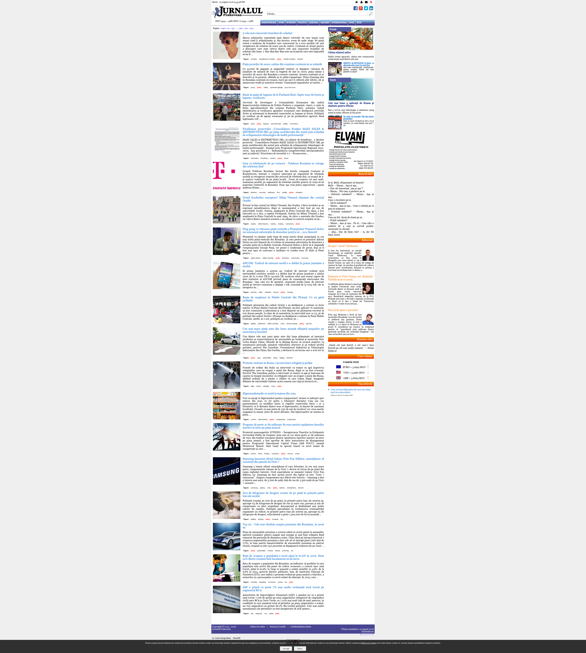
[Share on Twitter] (366, 9)
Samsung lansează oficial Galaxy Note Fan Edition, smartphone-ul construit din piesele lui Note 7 (283, 460)
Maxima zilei (364, 339)
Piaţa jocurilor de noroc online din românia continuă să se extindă (282, 64)
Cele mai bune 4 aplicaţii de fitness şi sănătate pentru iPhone (351, 104)
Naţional (313, 23)
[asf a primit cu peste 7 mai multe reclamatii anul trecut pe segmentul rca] (226, 612)
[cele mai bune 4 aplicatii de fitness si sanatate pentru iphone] (351, 100)
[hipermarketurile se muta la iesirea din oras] (226, 418)
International (339, 23)
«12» (251, 28)
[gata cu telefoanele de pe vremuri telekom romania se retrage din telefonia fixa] (226, 188)
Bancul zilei (365, 173)
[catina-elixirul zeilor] (351, 49)
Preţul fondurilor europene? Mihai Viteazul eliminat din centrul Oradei (283, 199)
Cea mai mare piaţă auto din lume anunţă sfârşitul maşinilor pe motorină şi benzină (283, 330)
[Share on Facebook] (356, 9)
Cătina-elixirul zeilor (339, 52)
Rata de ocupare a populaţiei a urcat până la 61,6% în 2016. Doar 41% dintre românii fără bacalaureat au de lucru (283, 557)
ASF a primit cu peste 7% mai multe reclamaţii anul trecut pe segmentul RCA (283, 589)
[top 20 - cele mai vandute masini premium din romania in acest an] (226, 549)
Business (291, 23)
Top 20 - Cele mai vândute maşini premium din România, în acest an (283, 526)
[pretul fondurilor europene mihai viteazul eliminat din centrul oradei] (226, 222)
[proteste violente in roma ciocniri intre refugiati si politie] (226, 388)
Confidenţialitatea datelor (300, 627)
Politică (302, 23)
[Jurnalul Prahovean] (356, 2)
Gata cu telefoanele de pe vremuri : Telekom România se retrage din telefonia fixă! (283, 165)
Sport (281, 23)
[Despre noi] (361, 2)
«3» (233, 28)
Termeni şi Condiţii (278, 627)
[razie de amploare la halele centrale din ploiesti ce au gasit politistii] (226, 322)
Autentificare (368, 631)
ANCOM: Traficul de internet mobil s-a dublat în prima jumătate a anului (283, 265)
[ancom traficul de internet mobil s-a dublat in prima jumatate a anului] (226, 288)
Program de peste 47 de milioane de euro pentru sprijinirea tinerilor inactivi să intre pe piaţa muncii (283, 426)
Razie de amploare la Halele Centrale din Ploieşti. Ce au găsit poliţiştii (283, 299)
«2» (228, 28)
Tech (359, 23)
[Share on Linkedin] (371, 9)
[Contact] (366, 2)
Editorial (367, 240)
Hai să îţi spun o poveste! (343, 310)
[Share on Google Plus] (361, 9)
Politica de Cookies (369, 643)
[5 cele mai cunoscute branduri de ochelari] (226, 58)
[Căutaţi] (370, 15)
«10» (240, 28)
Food (351, 23)
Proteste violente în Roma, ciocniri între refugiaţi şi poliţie (277, 362)
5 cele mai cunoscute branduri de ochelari (267, 33)
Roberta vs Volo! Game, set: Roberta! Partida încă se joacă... (350, 278)
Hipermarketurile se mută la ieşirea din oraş (269, 393)
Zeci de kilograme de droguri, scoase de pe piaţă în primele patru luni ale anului (283, 494)
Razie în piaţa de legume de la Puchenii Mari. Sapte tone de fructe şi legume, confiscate (283, 96)
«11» (246, 28)
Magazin (325, 23)
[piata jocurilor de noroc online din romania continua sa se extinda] (226, 89)
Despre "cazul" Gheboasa (343, 245)
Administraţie (268, 23)
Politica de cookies (257, 627)
